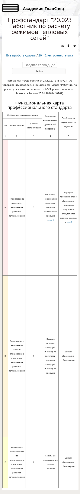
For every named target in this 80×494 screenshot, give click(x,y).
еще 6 (51, 220)
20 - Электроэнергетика (55, 55)
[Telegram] (74, 45)
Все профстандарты (21, 55)
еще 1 (69, 222)
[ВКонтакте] (62, 45)
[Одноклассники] (68, 45)
